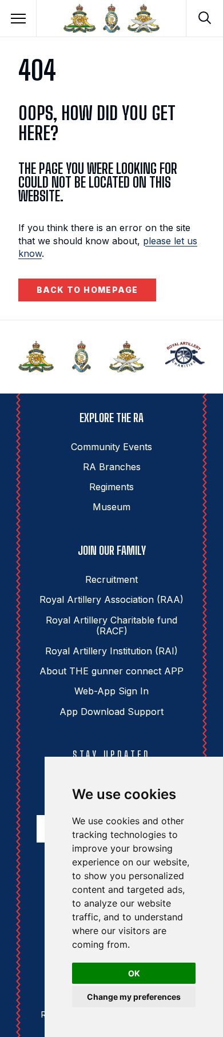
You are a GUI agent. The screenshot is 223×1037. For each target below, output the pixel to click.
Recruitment (111, 579)
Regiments (111, 486)
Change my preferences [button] (134, 997)
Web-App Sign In (111, 691)
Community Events (111, 446)
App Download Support (111, 711)
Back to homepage (87, 290)
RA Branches (112, 466)
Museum (111, 506)
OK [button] (134, 973)
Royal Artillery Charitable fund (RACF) (111, 625)
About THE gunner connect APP (111, 671)
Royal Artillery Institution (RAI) (111, 651)
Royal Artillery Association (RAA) (111, 599)
